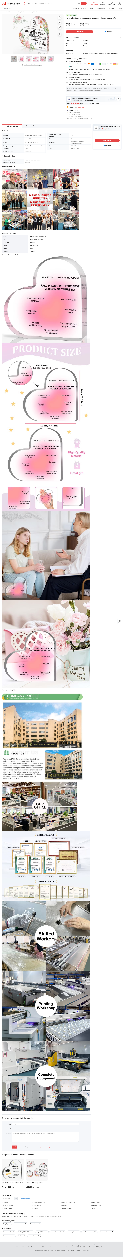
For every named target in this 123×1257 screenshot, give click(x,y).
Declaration (78, 1250)
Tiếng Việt (99, 1246)
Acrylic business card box (38, 1202)
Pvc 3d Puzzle (21, 1236)
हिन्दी (84, 1246)
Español (28, 1246)
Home (3, 12)
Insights (104, 1245)
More (3, 1239)
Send (14, 1147)
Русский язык (46, 1246)
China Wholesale (54, 1245)
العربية (70, 1246)
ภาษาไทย (89, 1246)
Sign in (119, 4)
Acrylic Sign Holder (96, 1205)
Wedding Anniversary (73, 1232)
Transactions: (92, 103)
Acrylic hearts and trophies (68, 1202)
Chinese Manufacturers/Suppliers (41, 1245)
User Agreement (70, 1250)
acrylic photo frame (67, 1208)
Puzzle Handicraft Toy (8, 1236)
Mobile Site (97, 1245)
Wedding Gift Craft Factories (25, 1232)
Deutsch (58, 1246)
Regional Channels (81, 1245)
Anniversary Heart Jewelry (107, 1232)
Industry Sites (72, 1245)
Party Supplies (6, 1224)
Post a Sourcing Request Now (48, 1147)
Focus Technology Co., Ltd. (50, 1250)
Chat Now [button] (109, 31)
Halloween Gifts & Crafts (20, 1224)
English (22, 1246)
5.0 (100, 129)
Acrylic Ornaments (36, 1205)
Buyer (82, 8)
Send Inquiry (79, 31)
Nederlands (64, 1246)
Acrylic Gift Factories (42, 1232)
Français (40, 1246)
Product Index (90, 1245)
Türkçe (94, 1246)
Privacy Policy (86, 1250)
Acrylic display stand (7, 1208)
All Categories (7, 8)
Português (33, 1246)
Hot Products (20, 1245)
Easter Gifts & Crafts (35, 1224)
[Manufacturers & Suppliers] (11, 3)
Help (91, 8)
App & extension (101, 8)
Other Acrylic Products (7, 1205)
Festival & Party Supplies (19, 12)
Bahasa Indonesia (108, 1246)
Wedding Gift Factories (9, 1232)
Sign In (69, 118)
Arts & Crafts (9, 12)
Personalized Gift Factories (58, 1232)
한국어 (75, 1246)
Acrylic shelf (35, 1208)
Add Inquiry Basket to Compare (33, 65)
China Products (28, 1245)
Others (93, 1208)
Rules (120, 8)
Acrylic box (64, 1205)
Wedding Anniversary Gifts (89, 1232)
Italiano (53, 1246)
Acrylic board (5, 1202)
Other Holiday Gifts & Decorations (34, 12)
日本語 (79, 1246)
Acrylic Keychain (95, 1202)
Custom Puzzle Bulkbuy (35, 1236)
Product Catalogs (25, 1198)
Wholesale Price (63, 1245)
